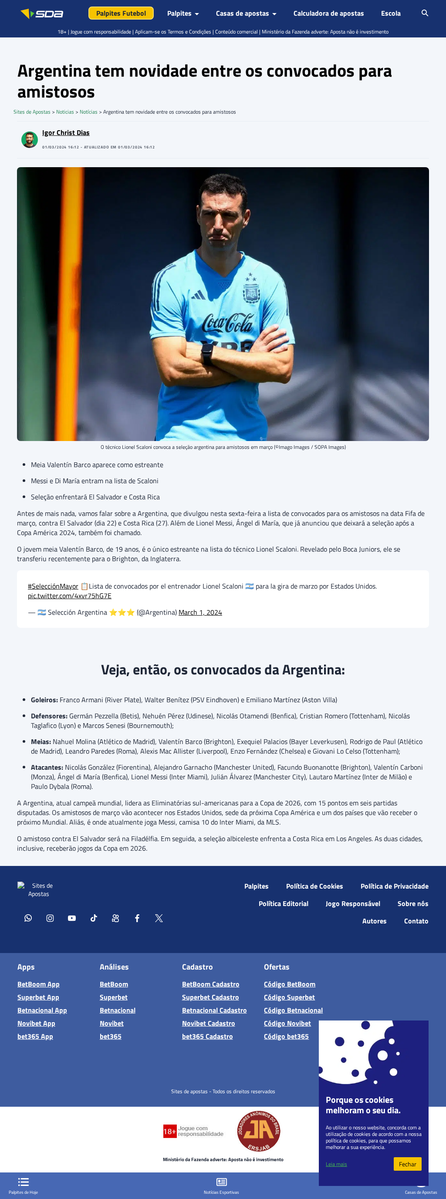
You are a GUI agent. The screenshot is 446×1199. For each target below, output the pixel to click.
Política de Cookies (314, 886)
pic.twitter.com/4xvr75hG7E (70, 595)
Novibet (112, 1023)
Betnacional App (42, 1010)
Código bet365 (286, 1036)
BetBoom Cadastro (211, 984)
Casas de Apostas (421, 1192)
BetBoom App (38, 984)
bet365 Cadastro (207, 1036)
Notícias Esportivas (221, 1192)
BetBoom (114, 984)
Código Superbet (289, 997)
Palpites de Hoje (23, 1192)
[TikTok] (94, 918)
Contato (416, 920)
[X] (159, 918)
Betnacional (117, 1010)
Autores (374, 920)
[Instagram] (50, 918)
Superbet (114, 997)
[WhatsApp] (28, 918)
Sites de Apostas (32, 112)
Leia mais (336, 1164)
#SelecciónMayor (53, 586)
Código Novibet (287, 1023)
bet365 (111, 1036)
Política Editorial (283, 903)
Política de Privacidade (395, 886)
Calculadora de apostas (329, 13)
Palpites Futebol (121, 13)
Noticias (65, 112)
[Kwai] (115, 918)
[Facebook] (137, 918)
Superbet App (38, 997)
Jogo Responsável (353, 903)
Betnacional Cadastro (214, 1010)
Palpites (256, 886)
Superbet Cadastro (210, 997)
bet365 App (35, 1036)
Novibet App (36, 1023)
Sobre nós (413, 903)
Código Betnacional (293, 1010)
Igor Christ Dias (66, 132)
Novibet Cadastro (208, 1023)
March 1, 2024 (200, 612)
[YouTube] (72, 918)
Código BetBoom (289, 984)
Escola (391, 13)
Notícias (89, 112)
